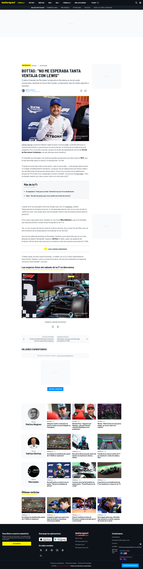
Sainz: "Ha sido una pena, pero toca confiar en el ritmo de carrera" (48, 196)
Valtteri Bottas (27, 145)
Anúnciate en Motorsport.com (120, 540)
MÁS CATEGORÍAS (80, 3)
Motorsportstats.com (81, 547)
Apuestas (87, 7)
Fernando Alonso (52, 7)
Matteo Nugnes (30, 90)
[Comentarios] (86, 91)
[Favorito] (81, 91)
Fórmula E (66, 3)
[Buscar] (136, 3)
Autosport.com (79, 544)
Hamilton (69, 207)
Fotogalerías (77, 7)
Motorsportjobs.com (81, 541)
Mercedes (79, 174)
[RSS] (41, 556)
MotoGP (31, 3)
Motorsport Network (63, 566)
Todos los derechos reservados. (80, 566)
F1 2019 (65, 145)
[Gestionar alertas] (58, 327)
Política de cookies (71, 563)
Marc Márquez (65, 7)
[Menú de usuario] (140, 3)
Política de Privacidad (84, 563)
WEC (57, 3)
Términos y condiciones (57, 563)
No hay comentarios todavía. (55, 355)
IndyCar (41, 3)
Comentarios (116, 537)
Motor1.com (78, 538)
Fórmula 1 (21, 3)
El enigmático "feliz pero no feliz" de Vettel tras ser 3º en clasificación (50, 191)
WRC (49, 3)
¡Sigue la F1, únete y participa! (103, 7)
